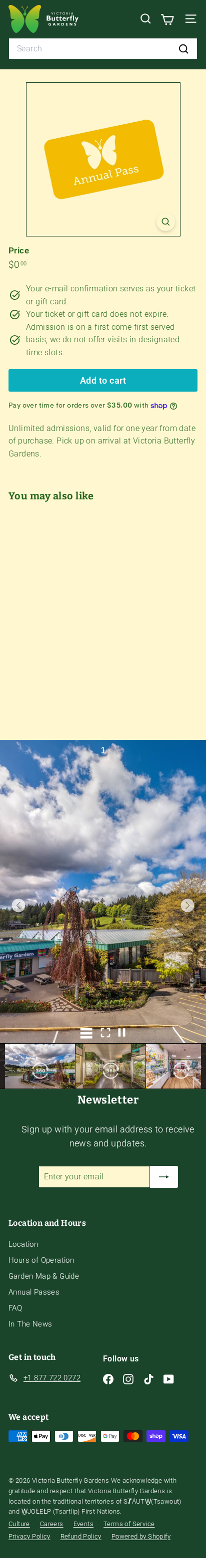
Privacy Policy (29, 1536)
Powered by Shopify (141, 1536)
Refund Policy (81, 1536)
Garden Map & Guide (43, 1276)
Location (23, 1244)
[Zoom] (165, 222)
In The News (30, 1324)
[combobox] (103, 49)
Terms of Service (129, 1524)
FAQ (15, 1308)
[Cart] (167, 19)
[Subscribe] (164, 1177)
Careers (52, 1524)
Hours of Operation (41, 1260)
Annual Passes (34, 1292)
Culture (19, 1524)
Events (84, 1524)
